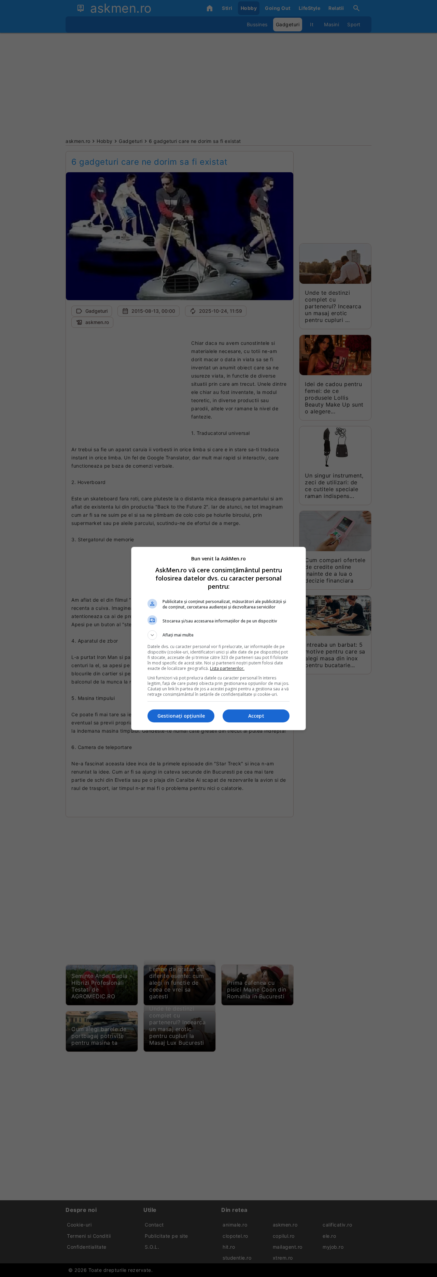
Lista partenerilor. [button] (227, 668)
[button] (218, 635)
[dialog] (218, 638)
